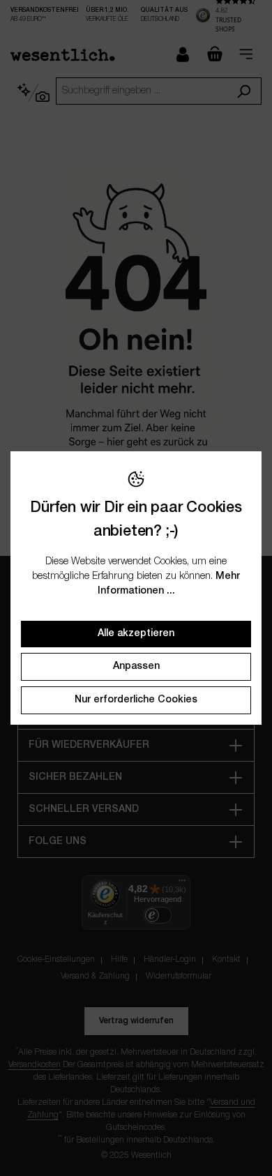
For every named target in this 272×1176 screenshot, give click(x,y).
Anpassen (136, 666)
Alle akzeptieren (136, 633)
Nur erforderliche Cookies (136, 699)
